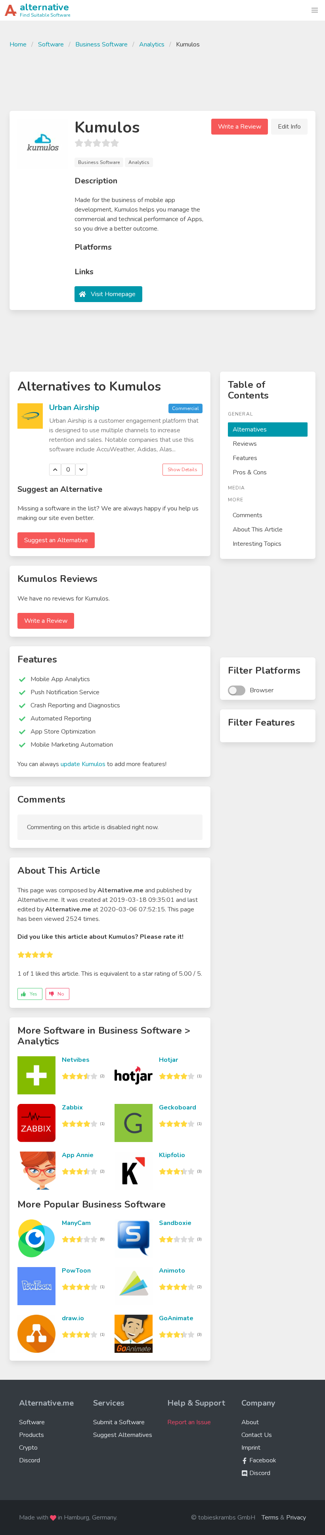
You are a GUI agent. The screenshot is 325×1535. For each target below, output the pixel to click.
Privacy (296, 1517)
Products (31, 1435)
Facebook (262, 1460)
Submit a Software (119, 1422)
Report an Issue (189, 1422)
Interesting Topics (257, 543)
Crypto (28, 1447)
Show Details (182, 469)
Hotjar (168, 1059)
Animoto (172, 1270)
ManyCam (76, 1223)
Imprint (250, 1447)
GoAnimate (176, 1318)
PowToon (76, 1270)
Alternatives (250, 429)
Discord (29, 1460)
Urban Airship (74, 407)
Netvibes (76, 1059)
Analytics (151, 44)
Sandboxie (175, 1223)
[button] (314, 10)
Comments (247, 515)
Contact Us (256, 1435)
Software (51, 44)
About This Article (258, 529)
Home (18, 44)
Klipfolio (172, 1155)
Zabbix (72, 1107)
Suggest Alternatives (122, 1435)
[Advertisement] (162, 78)
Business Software (101, 44)
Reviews (245, 443)
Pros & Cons (250, 472)
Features (245, 458)
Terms (270, 1517)
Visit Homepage (113, 294)
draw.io (73, 1318)
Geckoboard (177, 1107)
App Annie (78, 1155)
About (250, 1422)
